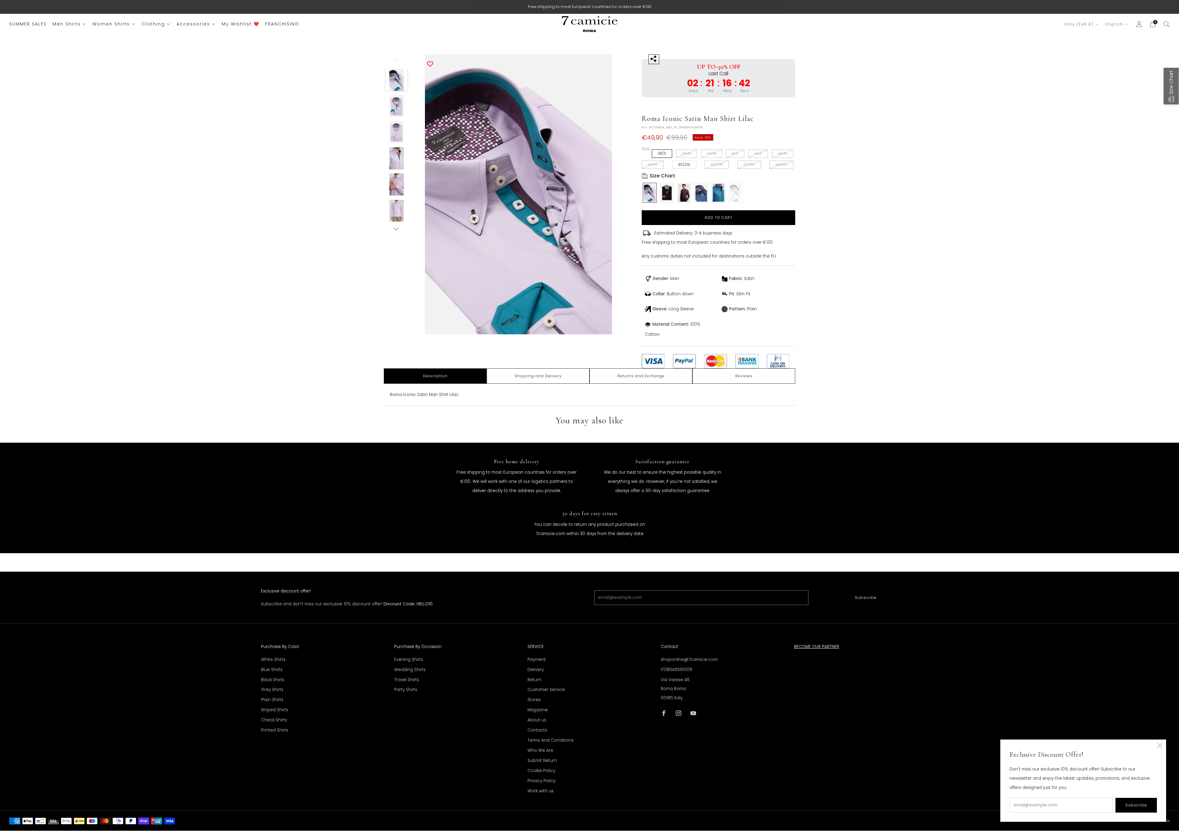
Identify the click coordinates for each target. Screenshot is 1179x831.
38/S (662, 153)
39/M (686, 153)
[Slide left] (396, 62)
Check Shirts (274, 720)
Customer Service (546, 690)
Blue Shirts (271, 670)
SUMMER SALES (28, 24)
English (1114, 24)
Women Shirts (111, 24)
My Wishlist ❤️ (240, 24)
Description (435, 376)
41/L (735, 153)
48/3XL (781, 164)
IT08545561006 (676, 670)
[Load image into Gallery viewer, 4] (397, 158)
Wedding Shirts (410, 670)
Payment (536, 659)
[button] (1171, 86)
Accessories (193, 24)
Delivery (535, 670)
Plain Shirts (272, 700)
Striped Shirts (274, 710)
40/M (711, 153)
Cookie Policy (541, 771)
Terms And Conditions (550, 740)
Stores (534, 700)
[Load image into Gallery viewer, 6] (397, 211)
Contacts (537, 730)
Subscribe (866, 597)
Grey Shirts (272, 690)
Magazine (537, 710)
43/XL (783, 153)
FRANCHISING (282, 24)
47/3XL (749, 164)
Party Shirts (405, 690)
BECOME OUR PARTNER (816, 647)
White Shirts (273, 659)
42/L (758, 153)
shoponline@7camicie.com (689, 659)
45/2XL (684, 164)
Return (534, 680)
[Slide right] (396, 229)
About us (536, 720)
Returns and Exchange (641, 376)
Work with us (540, 791)
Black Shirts (272, 680)
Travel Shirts (406, 680)
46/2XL (716, 164)
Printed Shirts (274, 730)
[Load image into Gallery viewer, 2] (397, 106)
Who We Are (540, 750)
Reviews (744, 376)
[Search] (1167, 24)
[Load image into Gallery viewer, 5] (397, 184)
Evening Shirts (408, 659)
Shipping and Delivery (538, 376)
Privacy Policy (541, 781)
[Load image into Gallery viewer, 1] (397, 80)
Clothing (153, 24)
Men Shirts (67, 24)
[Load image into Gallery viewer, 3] (397, 132)
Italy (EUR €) (1079, 24)
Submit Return (542, 760)
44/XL (653, 164)
